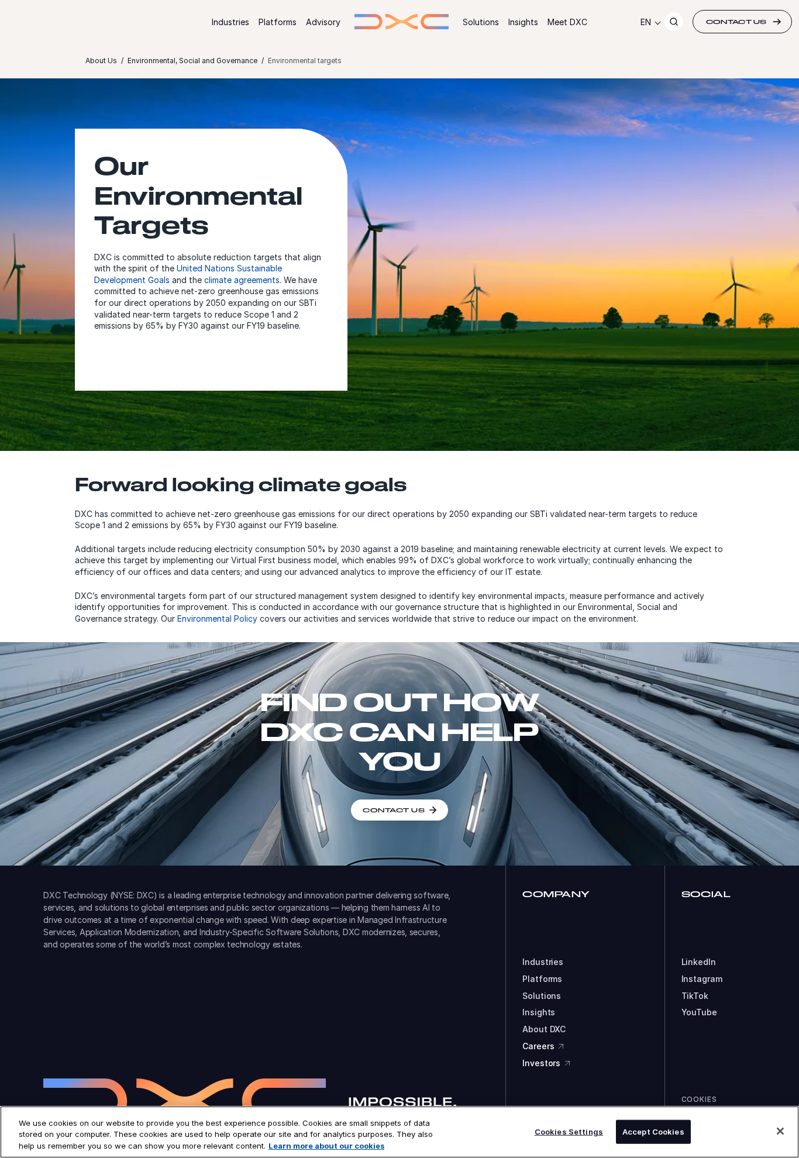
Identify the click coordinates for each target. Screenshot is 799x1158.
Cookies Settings (569, 1131)
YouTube (699, 1012)
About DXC (544, 1029)
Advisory (323, 22)
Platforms (278, 22)
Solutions (481, 22)
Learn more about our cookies (326, 1145)
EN (645, 22)
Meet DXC (567, 22)
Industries (230, 22)
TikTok (694, 996)
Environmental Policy (217, 618)
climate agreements (242, 280)
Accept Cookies (653, 1131)
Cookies (699, 1099)
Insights (523, 22)
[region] (399, 1132)
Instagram (701, 979)
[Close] (780, 1131)
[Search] (673, 21)
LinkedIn (698, 962)
